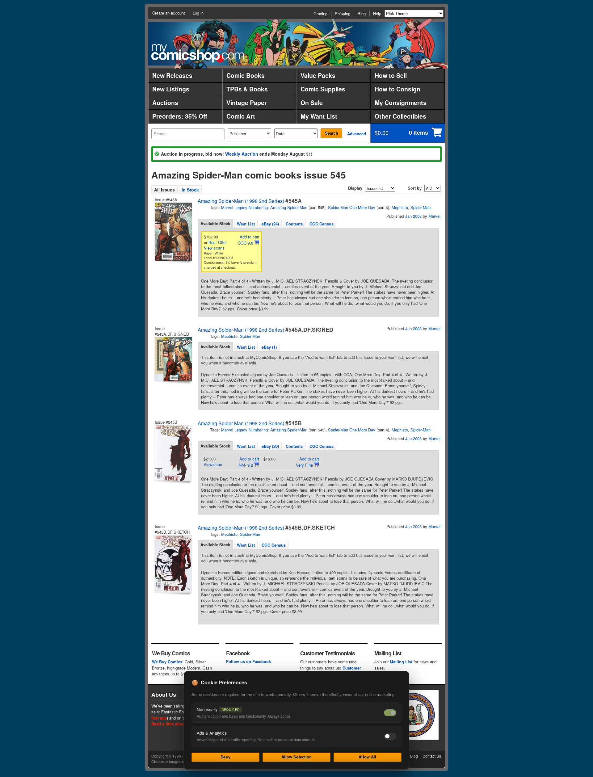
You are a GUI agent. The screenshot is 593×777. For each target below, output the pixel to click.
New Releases (172, 75)
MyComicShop (197, 53)
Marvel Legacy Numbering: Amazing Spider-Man (264, 207)
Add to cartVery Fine (307, 462)
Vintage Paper (246, 102)
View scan (213, 464)
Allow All (367, 757)
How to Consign (397, 89)
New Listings (170, 89)
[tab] (215, 223)
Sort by (415, 188)
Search (331, 133)
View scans (214, 248)
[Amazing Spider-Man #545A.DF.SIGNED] (172, 359)
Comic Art (240, 116)
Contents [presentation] (294, 224)
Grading (320, 13)
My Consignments (401, 102)
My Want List (319, 116)
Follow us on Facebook (248, 661)
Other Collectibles (400, 116)
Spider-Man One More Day (351, 207)
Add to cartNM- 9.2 (249, 462)
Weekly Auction (241, 154)
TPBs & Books (247, 89)
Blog (362, 13)
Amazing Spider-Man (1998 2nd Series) (241, 200)
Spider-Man (420, 207)
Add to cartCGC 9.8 (248, 240)
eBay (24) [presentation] (270, 224)
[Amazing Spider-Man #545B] (172, 453)
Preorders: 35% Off (179, 116)
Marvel (434, 216)
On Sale (312, 102)
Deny (225, 757)
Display (355, 188)
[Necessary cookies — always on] (390, 712)
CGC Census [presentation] (321, 224)
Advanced (356, 134)
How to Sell (391, 75)
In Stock (190, 190)
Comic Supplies (323, 89)
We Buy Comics (167, 662)
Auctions (165, 102)
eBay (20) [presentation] (270, 446)
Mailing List (401, 662)
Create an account (168, 13)
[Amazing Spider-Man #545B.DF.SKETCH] (172, 564)
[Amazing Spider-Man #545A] (172, 232)
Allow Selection (296, 757)
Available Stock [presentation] (215, 223)
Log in (198, 13)
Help (377, 13)
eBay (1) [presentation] (269, 347)
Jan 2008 (413, 216)
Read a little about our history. (180, 724)
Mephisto (400, 207)
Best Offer (217, 242)
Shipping (342, 13)
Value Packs (318, 75)
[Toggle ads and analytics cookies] (390, 736)
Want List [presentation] (246, 224)
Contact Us (432, 755)
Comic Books (245, 75)
